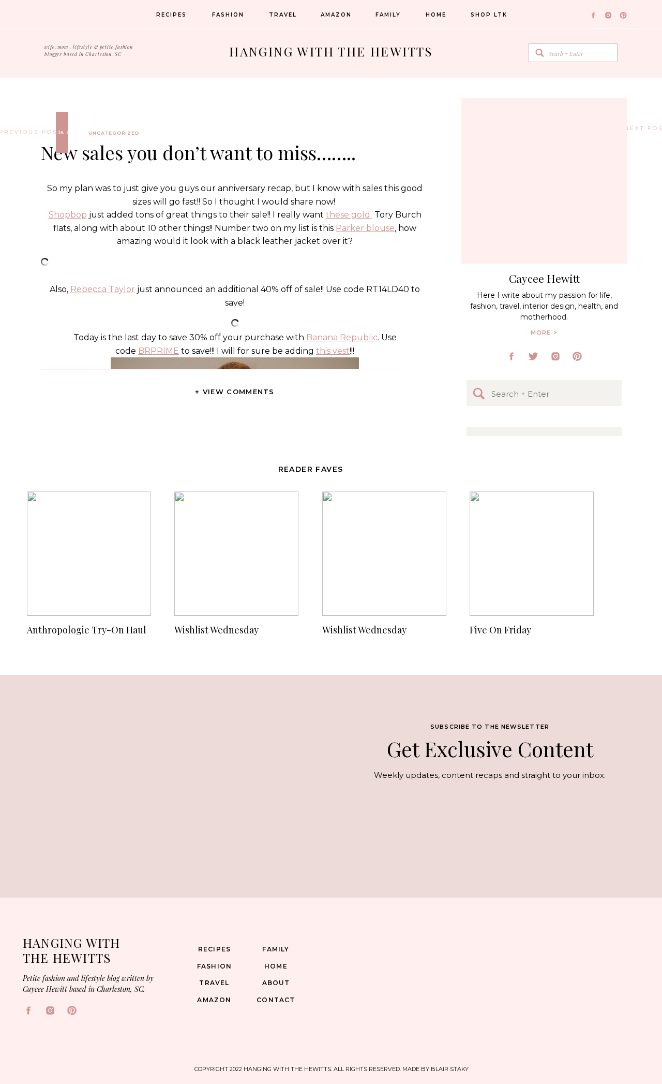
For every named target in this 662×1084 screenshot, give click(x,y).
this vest (333, 351)
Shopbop (68, 215)
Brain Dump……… (629, 128)
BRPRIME (158, 351)
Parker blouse (365, 228)
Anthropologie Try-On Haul (86, 630)
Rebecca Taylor (102, 289)
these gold (349, 215)
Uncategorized (113, 133)
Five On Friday (500, 630)
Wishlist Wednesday (216, 630)
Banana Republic (342, 337)
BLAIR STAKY (449, 1069)
